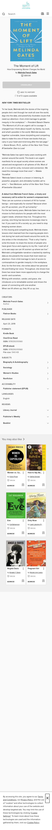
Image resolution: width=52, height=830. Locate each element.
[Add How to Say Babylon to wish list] (43, 485)
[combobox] (21, 14)
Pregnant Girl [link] (33, 568)
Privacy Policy (27, 800)
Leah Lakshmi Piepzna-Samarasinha (36, 525)
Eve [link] (8, 520)
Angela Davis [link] (13, 568)
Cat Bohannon (14, 525)
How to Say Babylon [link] (35, 473)
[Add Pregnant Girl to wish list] (43, 581)
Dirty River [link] (32, 520)
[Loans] (42, 14)
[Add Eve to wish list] (22, 533)
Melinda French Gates (27, 73)
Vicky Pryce (13, 477)
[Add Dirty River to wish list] (43, 533)
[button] (26, 85)
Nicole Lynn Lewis (36, 573)
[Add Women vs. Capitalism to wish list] (22, 485)
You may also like (12, 439)
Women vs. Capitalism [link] (14, 473)
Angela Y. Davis (14, 573)
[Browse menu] (47, 14)
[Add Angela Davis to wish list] (22, 581)
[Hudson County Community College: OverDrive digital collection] (26, 5)
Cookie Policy (33, 822)
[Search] (3, 14)
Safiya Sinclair (35, 477)
